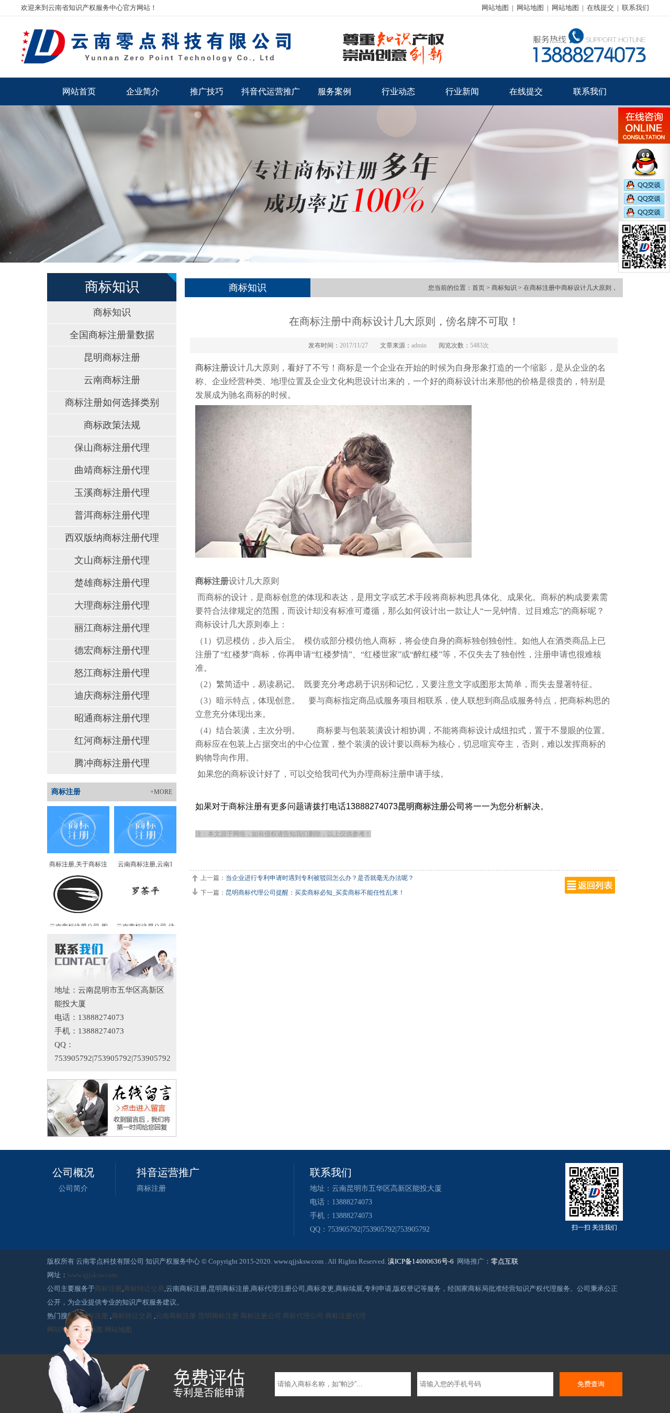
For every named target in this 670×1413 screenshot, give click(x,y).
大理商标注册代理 (112, 605)
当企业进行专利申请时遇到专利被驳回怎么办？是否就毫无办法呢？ (320, 878)
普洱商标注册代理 (112, 515)
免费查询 (591, 1384)
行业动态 (398, 91)
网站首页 (79, 91)
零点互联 (504, 1261)
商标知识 (112, 312)
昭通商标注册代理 (112, 718)
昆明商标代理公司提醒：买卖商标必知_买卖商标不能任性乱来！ (315, 892)
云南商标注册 (112, 380)
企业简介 (143, 91)
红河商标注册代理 (112, 740)
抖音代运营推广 (270, 91)
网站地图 (495, 8)
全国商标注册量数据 (112, 335)
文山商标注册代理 (112, 560)
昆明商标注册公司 (431, 806)
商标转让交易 (144, 1288)
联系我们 (635, 8)
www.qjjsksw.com (92, 1275)
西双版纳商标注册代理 (112, 537)
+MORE (161, 792)
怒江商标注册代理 (112, 673)
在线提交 (600, 8)
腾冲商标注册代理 (112, 763)
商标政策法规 (112, 425)
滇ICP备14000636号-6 (421, 1261)
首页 (478, 287)
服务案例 (334, 91)
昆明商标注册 (112, 357)
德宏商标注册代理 (112, 650)
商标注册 (212, 367)
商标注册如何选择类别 (112, 402)
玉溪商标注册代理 (112, 492)
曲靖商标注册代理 (112, 470)
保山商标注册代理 (112, 447)
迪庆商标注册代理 (112, 695)
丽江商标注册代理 (112, 628)
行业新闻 (462, 91)
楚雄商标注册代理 (112, 583)
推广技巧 (207, 91)
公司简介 (73, 1188)
